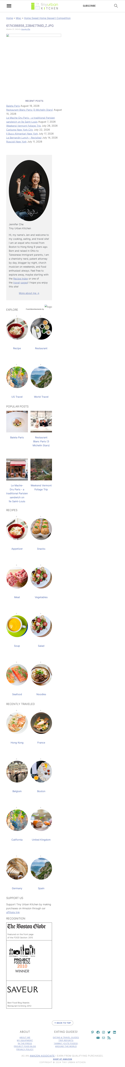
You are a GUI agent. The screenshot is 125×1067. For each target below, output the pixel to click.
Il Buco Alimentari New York (22, 133)
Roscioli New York (16, 141)
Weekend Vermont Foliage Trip (23, 125)
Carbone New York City (19, 129)
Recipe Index (20, 278)
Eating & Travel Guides (66, 1037)
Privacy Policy (25, 1049)
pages (24, 282)
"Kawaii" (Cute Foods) (66, 1043)
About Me (25, 1037)
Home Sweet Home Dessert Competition (47, 18)
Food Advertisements (34, 309)
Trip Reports (66, 1040)
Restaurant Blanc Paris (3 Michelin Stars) (29, 109)
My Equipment (25, 1040)
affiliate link (13, 912)
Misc (18, 18)
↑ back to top (62, 1023)
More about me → (29, 293)
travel (16, 282)
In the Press (25, 1043)
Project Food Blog (25, 1046)
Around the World (66, 1046)
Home (9, 18)
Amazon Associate (42, 1055)
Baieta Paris (13, 105)
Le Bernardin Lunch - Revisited (23, 137)
